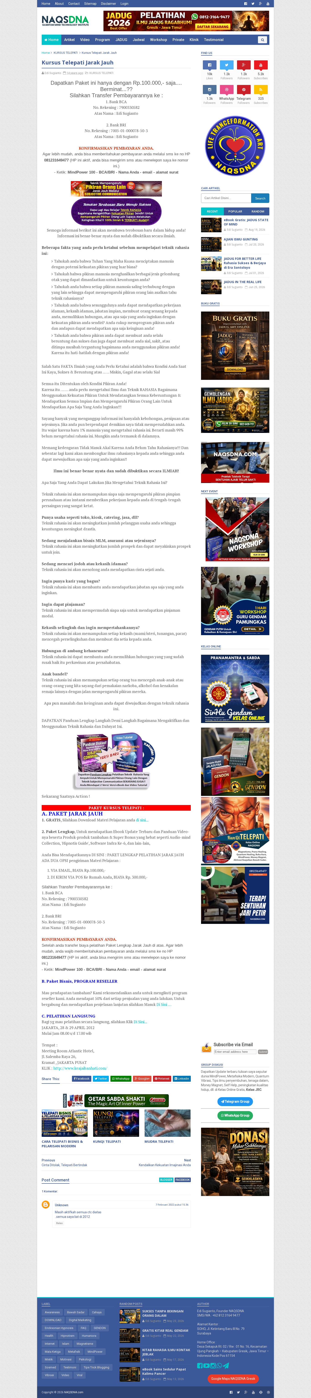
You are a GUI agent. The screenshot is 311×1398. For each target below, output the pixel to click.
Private (178, 40)
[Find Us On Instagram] (213, 1367)
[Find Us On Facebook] (200, 1367)
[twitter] (253, 3)
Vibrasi (49, 1375)
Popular (235, 211)
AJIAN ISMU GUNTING (241, 239)
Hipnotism (67, 1335)
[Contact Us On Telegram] (226, 1367)
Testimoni (70, 1367)
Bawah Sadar (75, 1312)
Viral (79, 1375)
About (59, 3)
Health (49, 1335)
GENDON (100, 1328)
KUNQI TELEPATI (107, 1141)
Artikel (69, 40)
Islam (65, 1343)
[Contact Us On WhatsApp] (219, 1367)
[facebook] (245, 3)
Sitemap (90, 3)
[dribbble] (268, 1392)
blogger (166, 1179)
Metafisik (74, 1351)
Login (124, 3)
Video (85, 40)
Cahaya (97, 1312)
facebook (183, 1179)
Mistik (49, 1359)
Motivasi (65, 1359)
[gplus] (260, 3)
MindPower (95, 1351)
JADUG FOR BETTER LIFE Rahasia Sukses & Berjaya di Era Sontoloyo (245, 263)
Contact (74, 3)
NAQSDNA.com (73, 1392)
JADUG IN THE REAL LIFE (243, 282)
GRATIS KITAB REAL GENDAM (165, 1330)
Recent (212, 211)
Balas (59, 1223)
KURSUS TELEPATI (66, 52)
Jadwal (139, 40)
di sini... (142, 820)
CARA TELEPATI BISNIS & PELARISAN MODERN (62, 1143)
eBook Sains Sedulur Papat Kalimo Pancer (164, 1371)
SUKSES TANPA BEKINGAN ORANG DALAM (163, 1313)
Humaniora (89, 1335)
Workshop (158, 40)
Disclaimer (108, 3)
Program (102, 40)
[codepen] (261, 1392)
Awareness (52, 1312)
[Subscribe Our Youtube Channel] (206, 1367)
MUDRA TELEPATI (159, 1141)
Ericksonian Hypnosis (59, 1328)
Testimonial (214, 40)
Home (46, 3)
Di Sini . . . (163, 1004)
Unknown (61, 1205)
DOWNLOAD (53, 1320)
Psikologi (85, 1359)
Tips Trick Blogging (96, 1367)
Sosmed (50, 1367)
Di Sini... (140, 1021)
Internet (50, 1343)
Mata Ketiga (53, 1351)
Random (258, 211)
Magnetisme (85, 1343)
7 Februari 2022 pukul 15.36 (172, 1204)
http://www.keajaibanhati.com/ (80, 1068)
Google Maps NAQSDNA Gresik (233, 1378)
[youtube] (268, 3)
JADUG (121, 40)
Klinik (194, 40)
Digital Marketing (80, 1320)
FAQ (83, 1328)
